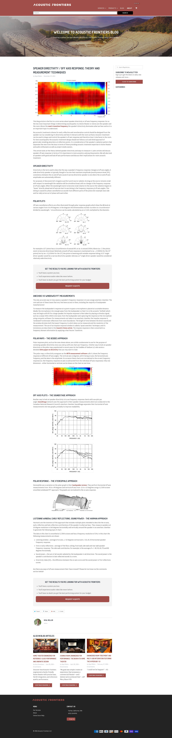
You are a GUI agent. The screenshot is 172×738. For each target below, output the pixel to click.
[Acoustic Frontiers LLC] (52, 6)
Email (61, 611)
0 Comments (37, 667)
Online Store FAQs (38, 715)
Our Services (37, 710)
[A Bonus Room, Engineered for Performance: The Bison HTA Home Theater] (72, 646)
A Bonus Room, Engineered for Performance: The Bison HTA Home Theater (72, 659)
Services (101, 8)
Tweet (38, 611)
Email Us (71, 719)
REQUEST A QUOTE (72, 286)
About (129, 8)
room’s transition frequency (58, 126)
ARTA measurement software (76, 353)
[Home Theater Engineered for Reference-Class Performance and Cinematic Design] (45, 646)
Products (112, 8)
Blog (122, 8)
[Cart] (136, 8)
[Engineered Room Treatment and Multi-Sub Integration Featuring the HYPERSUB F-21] (99, 646)
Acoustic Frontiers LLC (45, 731)
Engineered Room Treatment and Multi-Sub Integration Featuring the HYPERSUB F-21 (99, 658)
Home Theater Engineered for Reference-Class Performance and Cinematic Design (44, 659)
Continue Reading (42, 685)
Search (125, 13)
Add (54, 611)
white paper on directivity (49, 350)
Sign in (136, 3)
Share (46, 611)
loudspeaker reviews (79, 485)
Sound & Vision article (64, 328)
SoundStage (42, 402)
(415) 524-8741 (72, 713)
